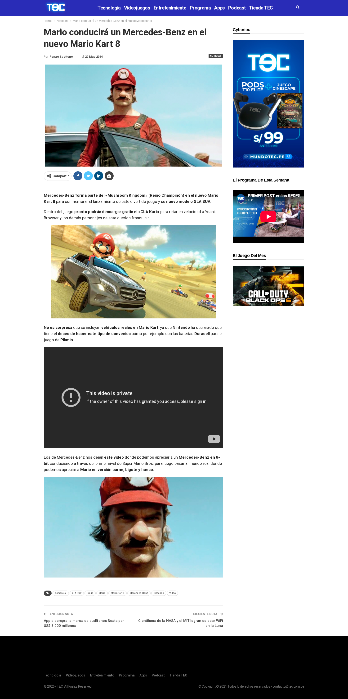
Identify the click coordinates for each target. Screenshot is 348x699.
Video (172, 593)
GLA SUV (76, 593)
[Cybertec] (268, 103)
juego (90, 593)
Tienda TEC (261, 8)
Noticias (216, 56)
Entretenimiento (170, 8)
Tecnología (109, 8)
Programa (200, 8)
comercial (61, 593)
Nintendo (159, 593)
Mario (102, 593)
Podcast (237, 8)
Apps (219, 8)
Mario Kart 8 (117, 593)
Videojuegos (137, 8)
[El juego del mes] (268, 286)
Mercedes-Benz (139, 593)
